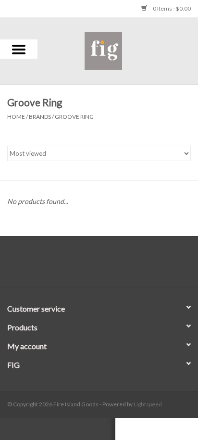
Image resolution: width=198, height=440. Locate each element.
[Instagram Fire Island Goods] (107, 265)
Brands (40, 116)
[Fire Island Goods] (117, 50)
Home (16, 116)
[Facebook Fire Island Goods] (91, 265)
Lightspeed (148, 404)
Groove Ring (74, 116)
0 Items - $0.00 (171, 8)
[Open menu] (18, 49)
